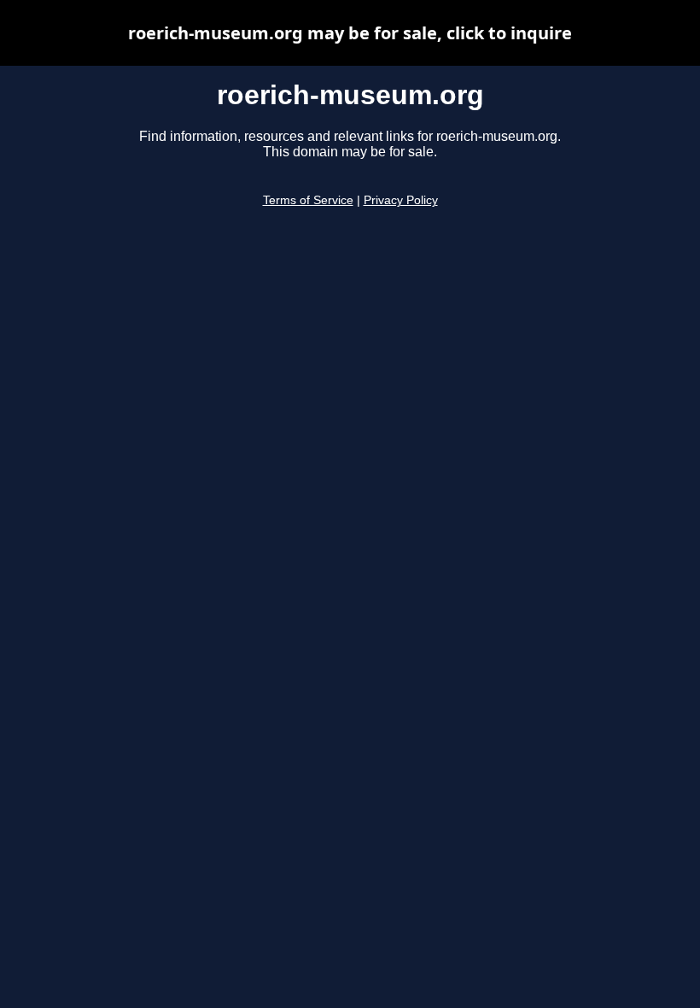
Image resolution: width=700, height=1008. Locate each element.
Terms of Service (308, 200)
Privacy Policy (401, 200)
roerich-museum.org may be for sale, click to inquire (350, 32)
